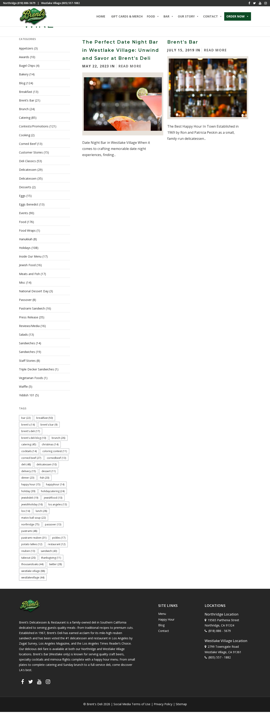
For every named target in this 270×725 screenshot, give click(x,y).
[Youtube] (260, 3)
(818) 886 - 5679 (219, 631)
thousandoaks (32, 564)
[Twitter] (254, 3)
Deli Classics (27, 161)
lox (25, 511)
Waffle (23, 387)
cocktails (29, 451)
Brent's (28, 424)
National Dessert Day (34, 291)
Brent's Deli (30, 431)
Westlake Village (33, 571)
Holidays (25, 248)
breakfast (44, 418)
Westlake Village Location (226, 640)
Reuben (28, 551)
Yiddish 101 (26, 395)
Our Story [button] (186, 16)
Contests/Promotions (34, 126)
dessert (49, 471)
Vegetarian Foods (31, 378)
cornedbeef (56, 458)
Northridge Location (221, 614)
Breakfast (25, 92)
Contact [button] (210, 16)
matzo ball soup (33, 517)
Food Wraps (27, 230)
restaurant (56, 544)
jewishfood (53, 497)
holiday (28, 491)
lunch (41, 511)
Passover (25, 300)
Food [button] (151, 16)
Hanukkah (25, 239)
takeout (28, 557)
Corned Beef (27, 144)
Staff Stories (27, 361)
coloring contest (54, 451)
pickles (58, 537)
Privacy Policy (163, 704)
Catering (24, 118)
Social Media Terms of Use (131, 704)
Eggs (22, 196)
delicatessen (46, 464)
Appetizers (26, 48)
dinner (27, 477)
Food (22, 222)
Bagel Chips (27, 66)
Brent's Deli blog (33, 438)
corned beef (31, 458)
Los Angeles (57, 504)
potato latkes (31, 544)
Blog (22, 83)
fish (44, 477)
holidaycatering (53, 491)
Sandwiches (27, 343)
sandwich (49, 551)
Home (100, 16)
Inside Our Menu (30, 256)
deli (26, 464)
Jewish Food (27, 265)
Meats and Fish (29, 274)
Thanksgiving (51, 557)
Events (23, 213)
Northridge (30, 524)
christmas (50, 444)
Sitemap (181, 704)
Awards (24, 57)
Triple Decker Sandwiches (36, 369)
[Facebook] (249, 3)
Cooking (24, 135)
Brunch (24, 109)
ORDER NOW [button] (235, 16)
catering (28, 444)
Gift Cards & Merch (127, 16)
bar (26, 418)
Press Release (28, 317)
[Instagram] (265, 3)
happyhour (55, 484)
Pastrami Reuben (33, 537)
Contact (163, 631)
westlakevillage (32, 577)
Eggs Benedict (28, 204)
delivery (28, 471)
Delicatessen (27, 170)
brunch (58, 438)
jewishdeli (29, 497)
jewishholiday (32, 504)
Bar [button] (166, 16)
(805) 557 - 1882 (219, 657)
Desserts (25, 187)
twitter (55, 564)
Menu (162, 614)
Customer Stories (31, 152)
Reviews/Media (29, 326)
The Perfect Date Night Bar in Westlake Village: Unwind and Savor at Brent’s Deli (120, 50)
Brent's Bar (48, 424)
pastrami (29, 531)
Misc (22, 282)
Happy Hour (30, 484)
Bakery (23, 74)
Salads (23, 334)
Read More (130, 66)
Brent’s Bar (182, 42)
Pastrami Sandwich (32, 308)
